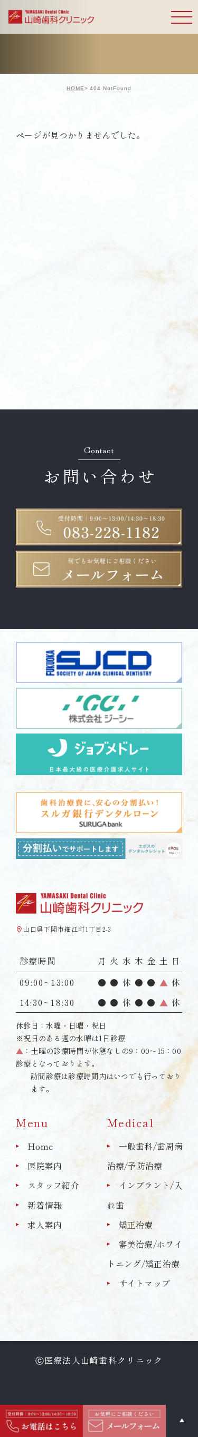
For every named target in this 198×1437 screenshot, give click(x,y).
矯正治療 (136, 1224)
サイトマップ (145, 1283)
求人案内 (44, 1224)
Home (40, 1146)
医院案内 (44, 1165)
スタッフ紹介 (53, 1185)
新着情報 (44, 1205)
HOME (75, 88)
